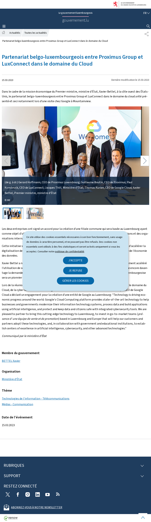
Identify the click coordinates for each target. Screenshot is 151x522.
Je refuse (75, 270)
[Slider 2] (35, 213)
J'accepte (75, 260)
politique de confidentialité (69, 251)
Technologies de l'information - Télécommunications (35, 398)
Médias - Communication (17, 404)
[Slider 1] (13, 213)
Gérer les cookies (75, 281)
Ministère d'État (12, 379)
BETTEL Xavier (11, 361)
